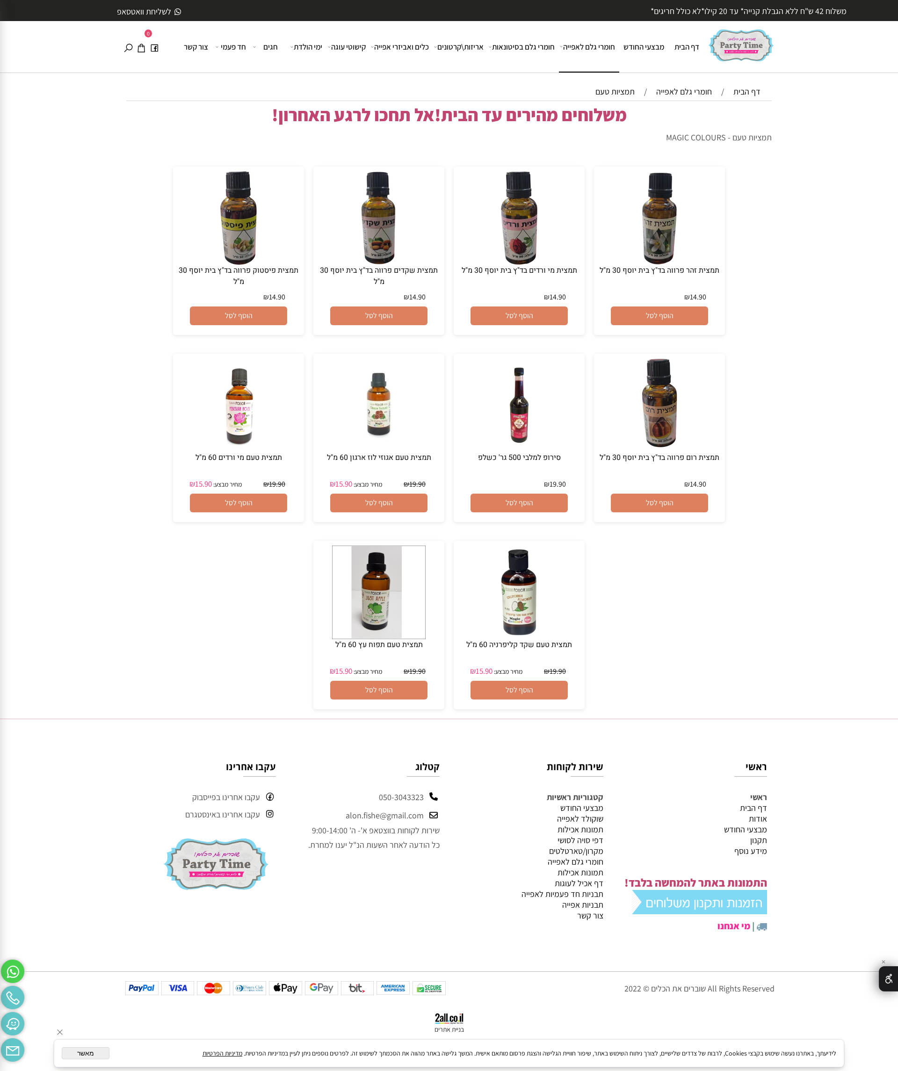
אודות (758, 818)
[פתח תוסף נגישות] (888, 978)
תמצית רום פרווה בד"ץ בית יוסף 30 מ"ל (659, 457)
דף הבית (686, 47)
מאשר (85, 1053)
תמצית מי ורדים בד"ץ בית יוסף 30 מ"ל (519, 270)
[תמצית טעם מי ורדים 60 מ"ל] (238, 449)
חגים (270, 47)
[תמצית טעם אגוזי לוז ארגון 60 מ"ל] (379, 449)
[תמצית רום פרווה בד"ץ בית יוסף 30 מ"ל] (659, 449)
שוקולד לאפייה (580, 818)
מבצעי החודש (643, 47)
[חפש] (128, 47)
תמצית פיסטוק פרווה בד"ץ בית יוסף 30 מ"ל (238, 276)
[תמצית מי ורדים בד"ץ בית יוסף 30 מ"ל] (519, 261)
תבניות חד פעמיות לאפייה (562, 894)
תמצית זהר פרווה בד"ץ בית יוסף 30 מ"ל (659, 270)
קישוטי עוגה (348, 47)
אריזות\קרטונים (460, 47)
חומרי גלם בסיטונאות (523, 47)
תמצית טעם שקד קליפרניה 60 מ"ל (519, 644)
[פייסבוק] (154, 47)
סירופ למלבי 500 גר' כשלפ (519, 457)
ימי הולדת (308, 47)
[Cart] (141, 47)
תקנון (758, 840)
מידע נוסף (750, 850)
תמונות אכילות (580, 829)
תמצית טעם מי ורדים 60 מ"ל (239, 457)
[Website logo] (741, 41)
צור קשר (196, 47)
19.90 (558, 484)
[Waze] (12, 1021)
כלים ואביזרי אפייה (401, 47)
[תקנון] (699, 910)
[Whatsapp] (12, 969)
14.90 (698, 297)
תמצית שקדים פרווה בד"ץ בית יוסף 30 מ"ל (379, 276)
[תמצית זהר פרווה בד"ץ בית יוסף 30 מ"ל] (659, 261)
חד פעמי (233, 47)
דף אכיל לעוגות (579, 883)
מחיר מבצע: (367, 484)
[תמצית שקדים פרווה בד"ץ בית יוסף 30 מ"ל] (379, 261)
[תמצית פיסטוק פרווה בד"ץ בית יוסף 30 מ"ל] (238, 261)
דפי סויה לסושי (580, 840)
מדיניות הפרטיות (222, 1053)
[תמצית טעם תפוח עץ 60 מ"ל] (379, 636)
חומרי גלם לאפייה (589, 47)
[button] (659, 315)
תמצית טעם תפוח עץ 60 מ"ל (379, 644)
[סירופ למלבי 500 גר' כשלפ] (519, 449)
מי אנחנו (733, 926)
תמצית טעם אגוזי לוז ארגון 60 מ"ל (379, 457)
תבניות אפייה (582, 904)
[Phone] (12, 995)
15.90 (343, 484)
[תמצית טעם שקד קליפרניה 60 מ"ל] (519, 636)
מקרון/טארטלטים (576, 850)
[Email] (12, 1047)
